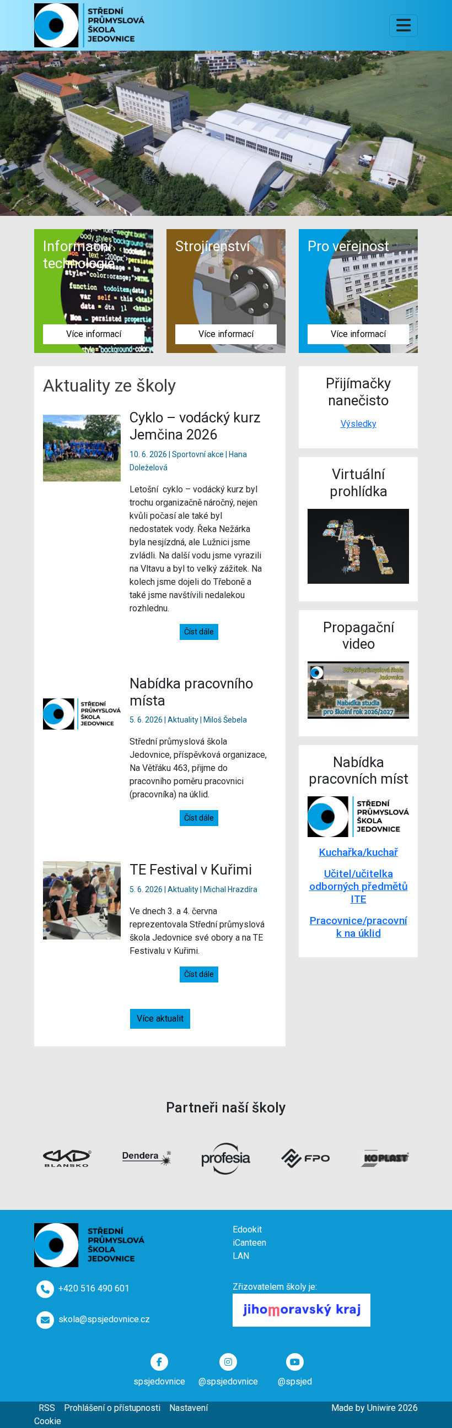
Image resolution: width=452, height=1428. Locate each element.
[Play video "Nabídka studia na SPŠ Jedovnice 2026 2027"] (358, 690)
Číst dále (199, 631)
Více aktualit (160, 1018)
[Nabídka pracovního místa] (82, 713)
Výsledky (358, 424)
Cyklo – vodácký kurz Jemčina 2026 (195, 426)
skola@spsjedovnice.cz (104, 1319)
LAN (241, 1256)
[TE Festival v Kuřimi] (82, 899)
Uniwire (381, 1408)
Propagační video (358, 636)
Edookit (247, 1229)
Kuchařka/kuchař (358, 852)
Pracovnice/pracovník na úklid (358, 927)
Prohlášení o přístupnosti (112, 1408)
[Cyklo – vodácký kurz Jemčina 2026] (82, 447)
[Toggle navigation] (403, 25)
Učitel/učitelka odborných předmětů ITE (358, 886)
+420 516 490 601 (94, 1288)
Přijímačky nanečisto (358, 392)
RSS (47, 1408)
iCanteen (249, 1242)
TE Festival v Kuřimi (191, 869)
